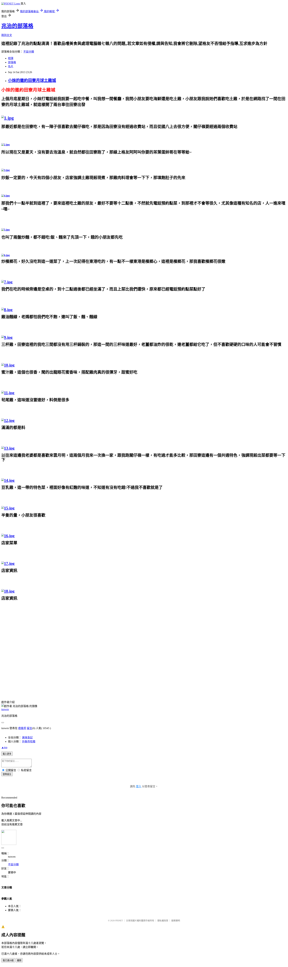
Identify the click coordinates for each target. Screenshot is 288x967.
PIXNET (119, 920)
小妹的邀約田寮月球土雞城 (32, 80)
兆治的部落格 (17, 26)
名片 (10, 66)
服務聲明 (175, 920)
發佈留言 (7, 774)
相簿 (10, 58)
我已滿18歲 (8, 960)
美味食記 (27, 737)
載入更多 (7, 754)
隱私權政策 (162, 920)
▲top (4, 747)
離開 (19, 960)
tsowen (5, 709)
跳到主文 (6, 35)
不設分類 (28, 51)
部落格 (12, 62)
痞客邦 (22, 728)
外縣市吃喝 (28, 741)
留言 (29, 728)
